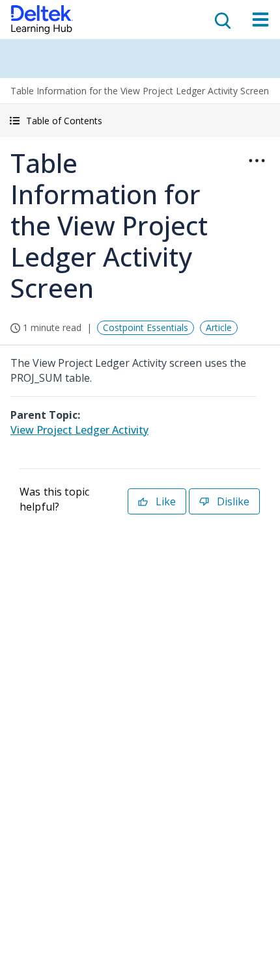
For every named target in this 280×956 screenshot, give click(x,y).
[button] (140, 120)
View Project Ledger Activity (79, 430)
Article (219, 327)
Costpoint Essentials (145, 327)
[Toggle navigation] (260, 19)
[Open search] (221, 19)
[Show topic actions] (257, 161)
